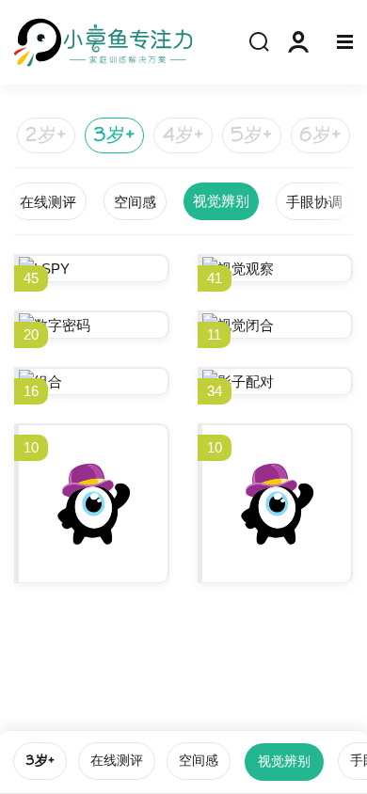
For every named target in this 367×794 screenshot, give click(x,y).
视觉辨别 (284, 762)
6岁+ (320, 135)
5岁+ (252, 135)
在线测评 (116, 761)
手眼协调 (314, 202)
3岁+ (114, 135)
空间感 (198, 761)
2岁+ (46, 135)
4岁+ (183, 135)
